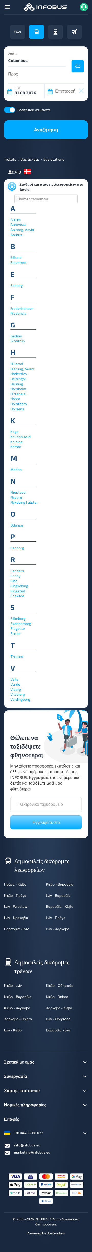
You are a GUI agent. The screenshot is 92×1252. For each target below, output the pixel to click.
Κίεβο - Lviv (13, 985)
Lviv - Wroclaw (16, 906)
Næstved (18, 492)
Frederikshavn (21, 308)
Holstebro (18, 404)
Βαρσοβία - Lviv (16, 929)
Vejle (14, 679)
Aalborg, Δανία (22, 229)
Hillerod (16, 364)
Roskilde (17, 596)
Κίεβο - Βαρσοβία (59, 884)
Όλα (17, 32)
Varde (15, 684)
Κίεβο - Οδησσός (59, 985)
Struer (15, 633)
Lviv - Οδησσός (58, 1019)
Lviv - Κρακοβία (16, 917)
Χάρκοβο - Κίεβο (59, 1008)
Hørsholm (18, 389)
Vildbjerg (17, 694)
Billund (15, 257)
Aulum (15, 220)
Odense (16, 525)
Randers (17, 571)
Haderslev (18, 374)
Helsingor (18, 379)
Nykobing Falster (24, 502)
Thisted (16, 656)
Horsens (17, 409)
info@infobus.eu (27, 1145)
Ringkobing (19, 586)
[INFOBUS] (45, 6)
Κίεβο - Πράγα (15, 895)
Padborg (17, 548)
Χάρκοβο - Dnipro (18, 1019)
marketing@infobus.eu (32, 1152)
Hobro (15, 399)
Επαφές (11, 1119)
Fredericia (18, 313)
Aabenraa (18, 224)
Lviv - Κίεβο (13, 1030)
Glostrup (17, 341)
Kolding (16, 442)
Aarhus (16, 235)
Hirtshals (18, 394)
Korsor (15, 446)
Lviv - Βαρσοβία (58, 895)
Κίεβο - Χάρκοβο (17, 1008)
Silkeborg (18, 618)
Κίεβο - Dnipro (57, 996)
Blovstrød (18, 262)
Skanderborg (20, 623)
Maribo (16, 469)
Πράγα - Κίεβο (15, 884)
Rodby (15, 576)
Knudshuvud (20, 437)
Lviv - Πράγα (55, 917)
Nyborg (16, 497)
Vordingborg (20, 699)
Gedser (16, 336)
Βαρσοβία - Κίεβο (59, 906)
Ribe (13, 581)
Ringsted (17, 591)
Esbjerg (16, 285)
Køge (14, 431)
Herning (16, 384)
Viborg (15, 689)
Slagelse (17, 628)
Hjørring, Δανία (22, 369)
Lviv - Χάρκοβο (57, 929)
